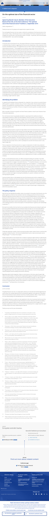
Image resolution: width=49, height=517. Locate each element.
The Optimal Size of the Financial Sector (25, 466)
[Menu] (47, 3)
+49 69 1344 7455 (33, 437)
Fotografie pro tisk (8, 482)
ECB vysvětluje (7, 480)
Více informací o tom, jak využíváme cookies (36, 510)
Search (44, 3)
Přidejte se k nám (7, 479)
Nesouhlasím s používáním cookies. (36, 513)
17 (37, 245)
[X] (33, 494)
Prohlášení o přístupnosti (37, 484)
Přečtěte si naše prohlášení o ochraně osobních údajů (16, 510)
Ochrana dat (34, 477)
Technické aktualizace (22, 482)
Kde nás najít (7, 485)
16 (10, 234)
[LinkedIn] (36, 494)
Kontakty (6, 484)
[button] (47, 1)
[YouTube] (41, 494)
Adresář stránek (4, 488)
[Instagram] (39, 494)
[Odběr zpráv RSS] (47, 494)
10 (28, 161)
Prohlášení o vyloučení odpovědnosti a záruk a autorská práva (24, 480)
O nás (5, 477)
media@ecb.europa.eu (35, 439)
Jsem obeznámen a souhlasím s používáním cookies (13, 514)
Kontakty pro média (8, 439)
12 (40, 166)
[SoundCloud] (44, 494)
